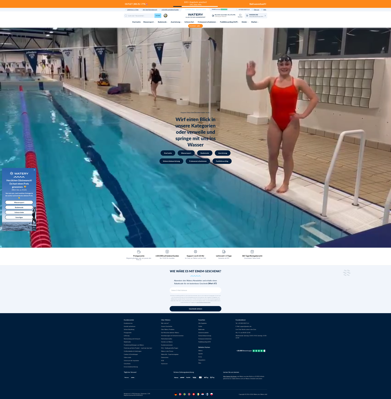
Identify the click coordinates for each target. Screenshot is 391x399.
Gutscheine (127, 364)
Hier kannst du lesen (230, 376)
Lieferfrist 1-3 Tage (132, 9)
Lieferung (126, 336)
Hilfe (264, 9)
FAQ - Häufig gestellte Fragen (169, 348)
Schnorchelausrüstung (171, 161)
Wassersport (148, 22)
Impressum (164, 364)
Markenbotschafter (166, 339)
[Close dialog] (34, 169)
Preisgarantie (138, 256)
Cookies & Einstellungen (131, 354)
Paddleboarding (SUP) (229, 22)
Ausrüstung (176, 22)
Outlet (200, 326)
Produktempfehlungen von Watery (134, 345)
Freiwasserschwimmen (207, 22)
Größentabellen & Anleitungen (132, 351)
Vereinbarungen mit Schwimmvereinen (172, 336)
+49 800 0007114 (244, 9)
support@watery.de (245, 326)
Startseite (136, 22)
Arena (200, 357)
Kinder (244, 22)
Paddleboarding (222, 161)
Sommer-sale (194, 26)
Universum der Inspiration (131, 360)
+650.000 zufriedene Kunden (170, 9)
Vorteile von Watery (167, 342)
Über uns (256, 9)
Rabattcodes (127, 342)
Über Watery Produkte (167, 329)
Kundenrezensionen (167, 345)
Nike (199, 363)
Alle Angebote (202, 323)
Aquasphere (201, 360)
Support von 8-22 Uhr (195, 256)
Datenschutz (164, 357)
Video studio (127, 357)
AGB (162, 360)
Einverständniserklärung (131, 367)
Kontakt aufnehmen (129, 326)
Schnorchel (189, 22)
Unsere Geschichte (166, 326)
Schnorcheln (19, 212)
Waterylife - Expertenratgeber (170, 354)
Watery (200, 351)
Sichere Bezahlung (129, 329)
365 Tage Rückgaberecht (150, 9)
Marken (254, 22)
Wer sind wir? (165, 323)
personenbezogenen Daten (203, 302)
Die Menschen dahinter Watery (170, 333)
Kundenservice (128, 323)
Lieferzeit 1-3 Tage (224, 256)
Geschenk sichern (195, 309)
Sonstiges (19, 217)
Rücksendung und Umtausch (132, 339)
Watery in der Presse (167, 351)
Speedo (200, 354)
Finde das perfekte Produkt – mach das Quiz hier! (138, 348)
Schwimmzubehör (203, 333)
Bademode (162, 22)
